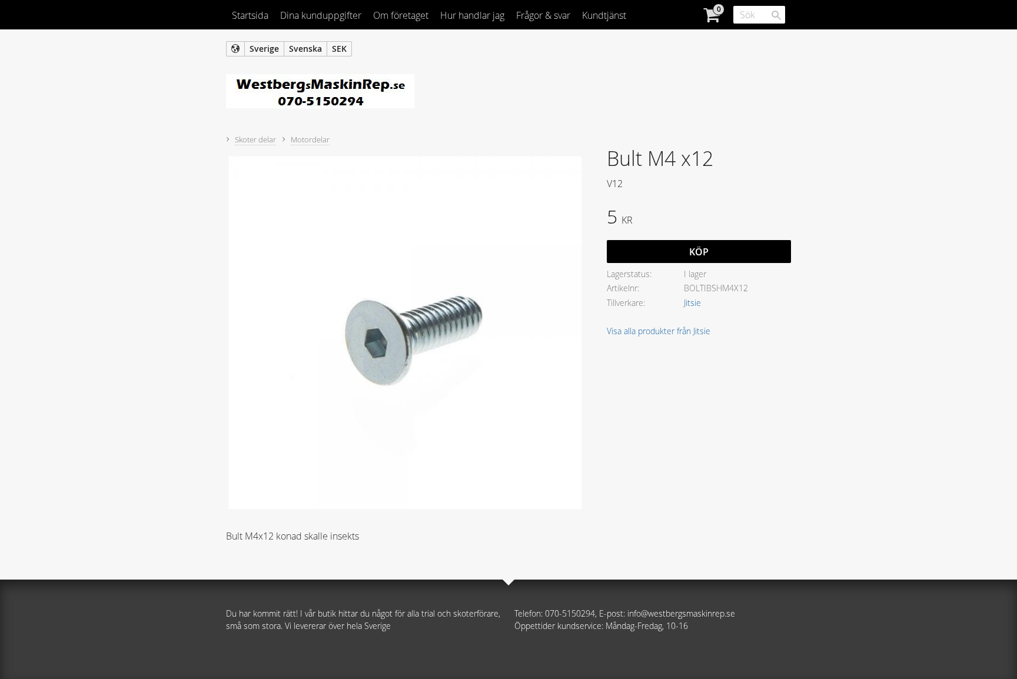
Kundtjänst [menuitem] (604, 15)
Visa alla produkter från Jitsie (658, 331)
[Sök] (776, 15)
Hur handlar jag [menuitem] (472, 15)
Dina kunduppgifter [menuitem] (320, 15)
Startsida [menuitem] (250, 15)
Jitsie (692, 302)
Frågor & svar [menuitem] (543, 15)
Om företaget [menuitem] (400, 15)
